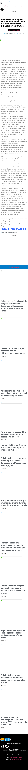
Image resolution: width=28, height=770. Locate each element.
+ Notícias (14, 267)
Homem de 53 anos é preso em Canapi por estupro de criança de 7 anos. (13, 447)
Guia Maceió (14, 6)
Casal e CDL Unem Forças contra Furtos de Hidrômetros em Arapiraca (13, 350)
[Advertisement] (14, 14)
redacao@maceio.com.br (16, 757)
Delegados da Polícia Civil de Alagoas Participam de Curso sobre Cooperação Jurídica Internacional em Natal (14, 306)
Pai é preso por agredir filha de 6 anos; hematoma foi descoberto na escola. (13, 434)
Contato (22, 6)
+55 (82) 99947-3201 (16, 759)
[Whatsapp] (26, 746)
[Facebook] (7, 746)
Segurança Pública (14, 30)
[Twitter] (11, 746)
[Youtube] (16, 746)
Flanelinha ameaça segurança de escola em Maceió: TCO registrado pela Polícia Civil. (14, 721)
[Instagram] (2, 746)
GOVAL (6, 232)
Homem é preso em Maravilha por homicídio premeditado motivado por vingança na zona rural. (13, 546)
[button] (1, 3)
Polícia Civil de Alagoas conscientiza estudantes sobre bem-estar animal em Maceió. (13, 679)
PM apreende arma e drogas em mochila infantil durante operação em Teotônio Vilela (14, 502)
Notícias (5, 6)
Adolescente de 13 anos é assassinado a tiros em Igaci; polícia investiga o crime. (14, 393)
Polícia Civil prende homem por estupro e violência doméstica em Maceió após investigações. (13, 462)
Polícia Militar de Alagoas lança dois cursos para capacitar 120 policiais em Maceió (13, 589)
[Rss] (21, 746)
